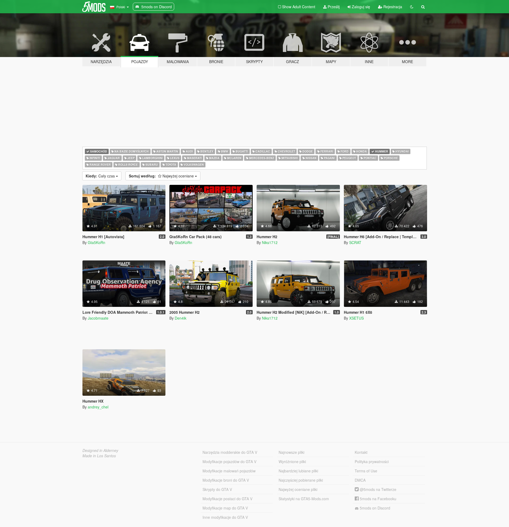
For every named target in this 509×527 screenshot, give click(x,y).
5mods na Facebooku (377, 498)
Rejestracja (392, 6)
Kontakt (361, 452)
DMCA (360, 480)
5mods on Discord (374, 508)
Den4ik (180, 318)
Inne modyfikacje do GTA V (225, 517)
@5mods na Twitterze (377, 489)
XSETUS (356, 318)
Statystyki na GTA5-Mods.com (304, 498)
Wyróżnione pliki (292, 461)
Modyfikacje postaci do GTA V (227, 498)
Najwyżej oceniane (162, 175)
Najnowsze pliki (291, 452)
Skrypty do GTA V (217, 489)
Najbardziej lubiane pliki (298, 470)
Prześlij (333, 6)
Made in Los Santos (99, 455)
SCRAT (355, 242)
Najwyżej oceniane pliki (298, 489)
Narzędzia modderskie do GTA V (230, 452)
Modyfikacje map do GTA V (225, 508)
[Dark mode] (411, 6)
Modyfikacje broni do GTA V (226, 480)
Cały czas (101, 175)
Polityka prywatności (372, 461)
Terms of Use (366, 470)
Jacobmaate (98, 318)
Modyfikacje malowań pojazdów (229, 470)
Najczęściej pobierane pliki (301, 480)
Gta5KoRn (96, 242)
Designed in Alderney (100, 450)
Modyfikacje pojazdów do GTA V (229, 461)
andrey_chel (98, 407)
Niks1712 (270, 242)
